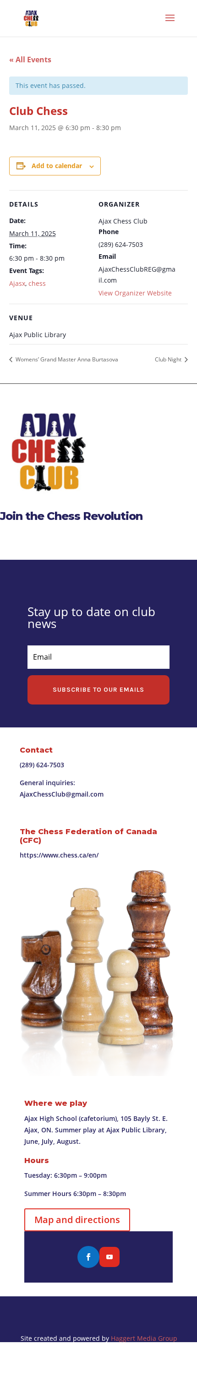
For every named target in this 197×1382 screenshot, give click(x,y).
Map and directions (77, 1219)
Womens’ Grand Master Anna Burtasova (66, 359)
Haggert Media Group (144, 1338)
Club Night (169, 359)
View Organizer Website (135, 293)
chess (37, 283)
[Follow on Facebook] (88, 1257)
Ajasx (17, 283)
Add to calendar (57, 165)
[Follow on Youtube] (109, 1257)
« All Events (30, 60)
